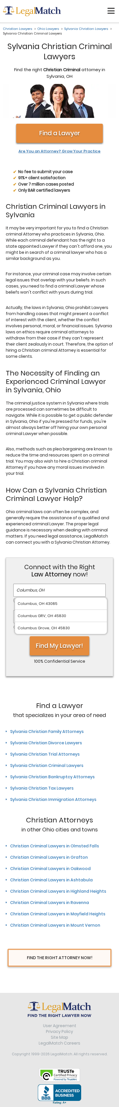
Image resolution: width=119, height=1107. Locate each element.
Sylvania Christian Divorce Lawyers (46, 743)
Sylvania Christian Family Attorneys (47, 731)
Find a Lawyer (59, 133)
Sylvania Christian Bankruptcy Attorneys (52, 777)
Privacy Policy (59, 1031)
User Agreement (59, 1026)
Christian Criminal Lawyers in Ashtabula (51, 880)
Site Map (59, 1037)
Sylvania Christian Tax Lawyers (42, 788)
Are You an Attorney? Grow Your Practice (59, 151)
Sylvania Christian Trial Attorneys (45, 754)
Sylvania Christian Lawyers (86, 28)
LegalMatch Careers (59, 1043)
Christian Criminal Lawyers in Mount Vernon (55, 925)
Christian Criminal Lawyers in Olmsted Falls (54, 846)
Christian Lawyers (17, 28)
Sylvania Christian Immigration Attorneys (53, 799)
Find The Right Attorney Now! (59, 958)
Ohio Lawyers (48, 28)
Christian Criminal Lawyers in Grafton (49, 857)
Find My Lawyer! (59, 645)
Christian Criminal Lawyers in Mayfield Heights (57, 914)
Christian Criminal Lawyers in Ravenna (49, 902)
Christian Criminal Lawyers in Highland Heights (58, 891)
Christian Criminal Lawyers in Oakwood (50, 868)
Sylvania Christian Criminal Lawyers (46, 765)
